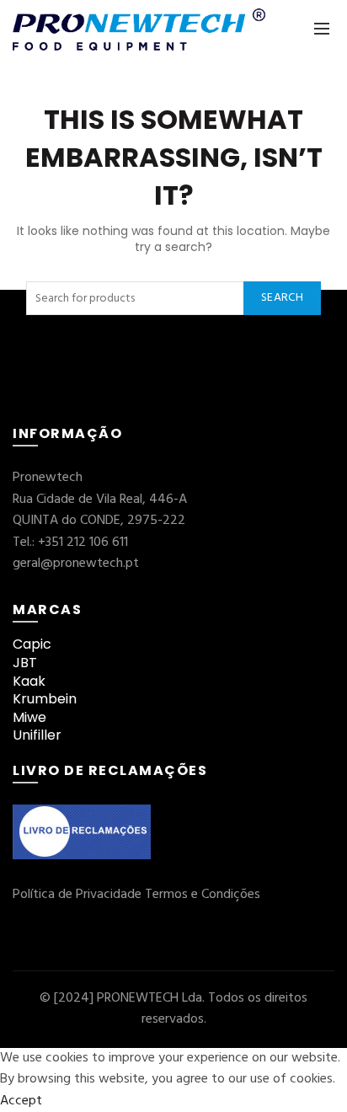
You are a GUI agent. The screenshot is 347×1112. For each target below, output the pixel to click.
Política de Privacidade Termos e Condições (136, 895)
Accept (21, 1101)
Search (282, 297)
